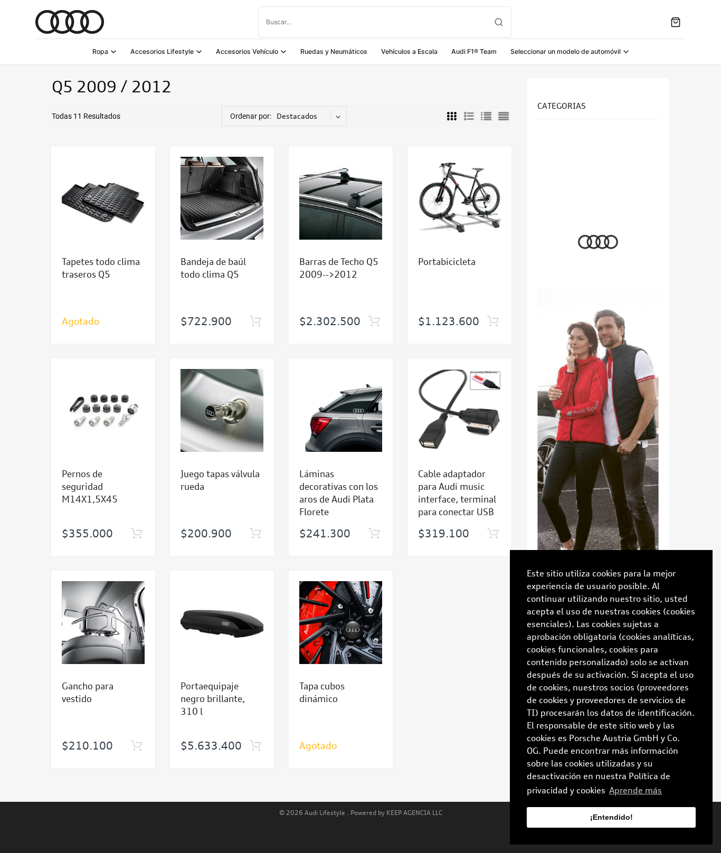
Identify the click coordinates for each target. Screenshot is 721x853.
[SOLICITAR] (255, 321)
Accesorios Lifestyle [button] (162, 51)
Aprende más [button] (635, 790)
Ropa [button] (100, 51)
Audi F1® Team (474, 51)
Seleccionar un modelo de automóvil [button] (565, 51)
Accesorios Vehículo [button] (247, 51)
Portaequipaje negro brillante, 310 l (213, 698)
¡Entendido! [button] (611, 817)
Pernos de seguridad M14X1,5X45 (90, 486)
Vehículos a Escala (409, 51)
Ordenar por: (250, 116)
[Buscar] (499, 22)
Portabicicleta (447, 261)
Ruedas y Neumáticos (333, 51)
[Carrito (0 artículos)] (676, 22)
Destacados (297, 115)
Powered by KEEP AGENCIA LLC (396, 813)
